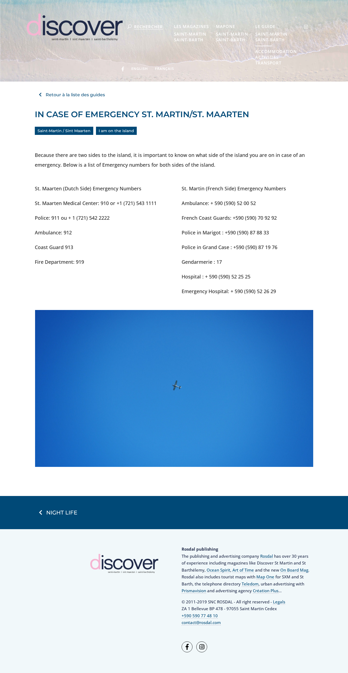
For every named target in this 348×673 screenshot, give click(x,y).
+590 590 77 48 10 (200, 615)
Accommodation (276, 51)
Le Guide (265, 26)
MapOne (225, 26)
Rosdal (266, 556)
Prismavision (194, 590)
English (139, 69)
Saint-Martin (190, 34)
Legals (279, 601)
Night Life (61, 512)
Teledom (250, 584)
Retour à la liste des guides (75, 94)
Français (164, 69)
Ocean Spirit (218, 570)
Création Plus (265, 590)
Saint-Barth (188, 40)
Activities (267, 57)
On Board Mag (294, 570)
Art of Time (243, 570)
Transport (268, 63)
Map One (265, 576)
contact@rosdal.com (201, 622)
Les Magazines (191, 26)
